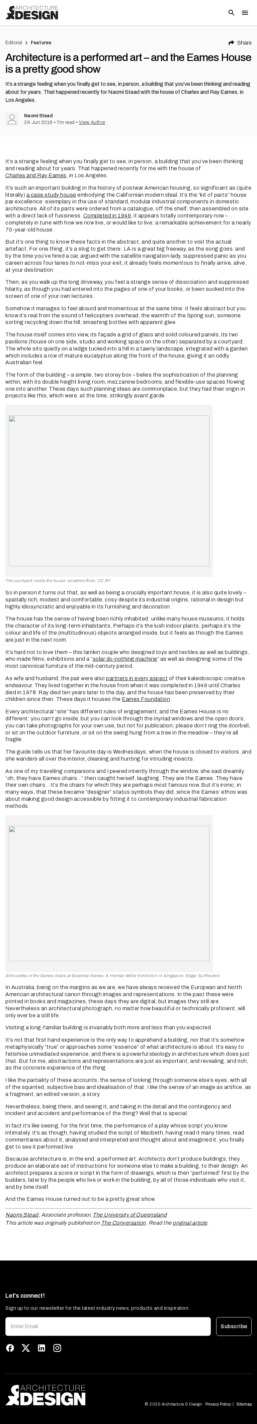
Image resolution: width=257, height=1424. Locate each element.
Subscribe (234, 1326)
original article (190, 1223)
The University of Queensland (130, 1215)
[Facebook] (10, 1348)
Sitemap (244, 1404)
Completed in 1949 (107, 215)
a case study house (51, 195)
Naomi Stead (21, 1215)
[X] (25, 1348)
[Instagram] (57, 1348)
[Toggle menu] (245, 12)
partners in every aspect (137, 678)
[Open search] (231, 12)
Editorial (13, 42)
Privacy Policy (218, 1404)
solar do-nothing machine (125, 659)
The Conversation (123, 1223)
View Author (92, 122)
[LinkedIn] (41, 1348)
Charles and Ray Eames (36, 175)
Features (41, 42)
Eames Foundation (146, 699)
